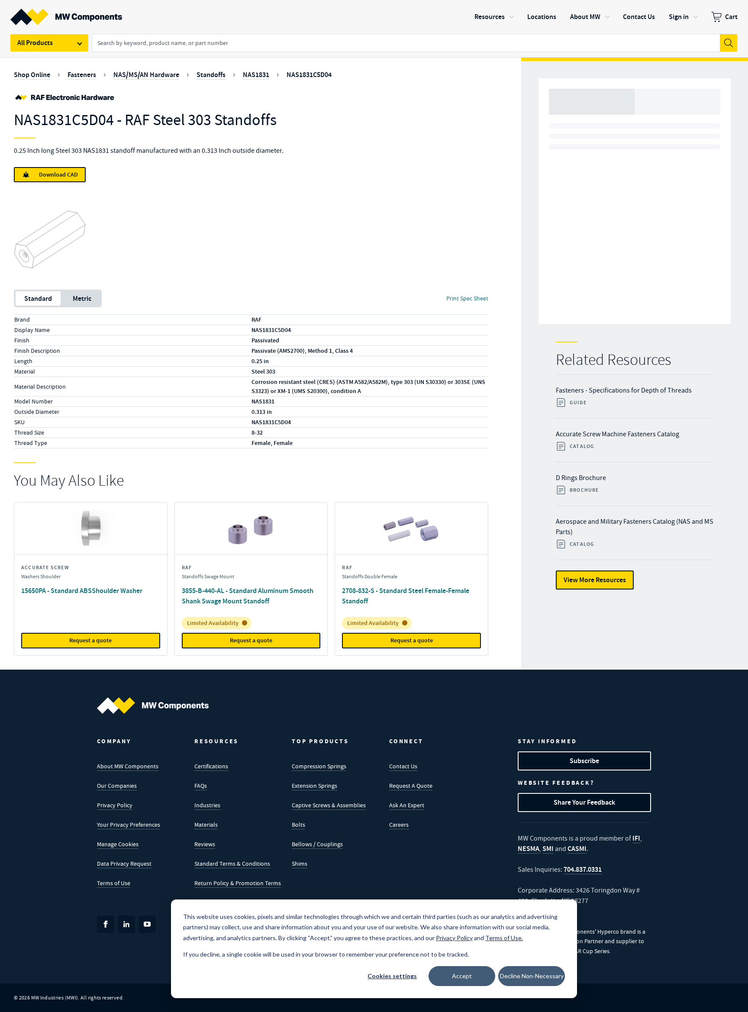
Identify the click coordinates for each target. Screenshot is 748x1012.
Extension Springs (314, 786)
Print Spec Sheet (467, 298)
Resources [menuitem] (489, 16)
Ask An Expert (406, 805)
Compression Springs (319, 766)
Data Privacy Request (124, 863)
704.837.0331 (583, 869)
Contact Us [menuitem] (639, 16)
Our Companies (117, 786)
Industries (207, 805)
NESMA (528, 848)
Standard (38, 298)
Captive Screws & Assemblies (329, 805)
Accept (462, 976)
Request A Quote (410, 786)
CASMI (577, 848)
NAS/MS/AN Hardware (146, 74)
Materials (206, 824)
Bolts (298, 824)
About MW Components (127, 766)
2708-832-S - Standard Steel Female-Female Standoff (405, 596)
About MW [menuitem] (585, 16)
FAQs (200, 786)
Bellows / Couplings (317, 844)
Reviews (204, 844)
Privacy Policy (114, 805)
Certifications (211, 766)
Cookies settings (392, 976)
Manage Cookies (118, 844)
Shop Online (32, 74)
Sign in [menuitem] (679, 16)
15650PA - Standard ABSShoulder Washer (81, 590)
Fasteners (82, 74)
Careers (399, 824)
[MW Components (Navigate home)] (153, 705)
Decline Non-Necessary (532, 976)
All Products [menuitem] (35, 42)
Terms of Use (113, 883)
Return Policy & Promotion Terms (237, 883)
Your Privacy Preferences (128, 824)
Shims (299, 863)
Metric (82, 298)
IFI (636, 838)
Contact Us (403, 766)
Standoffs (211, 74)
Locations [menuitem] (541, 16)
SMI (548, 848)
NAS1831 (256, 74)
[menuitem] (724, 17)
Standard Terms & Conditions (232, 863)
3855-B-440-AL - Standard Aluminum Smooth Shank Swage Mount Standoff (247, 596)
